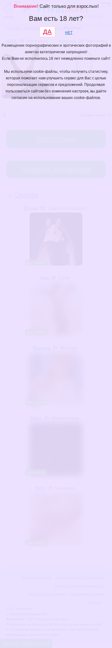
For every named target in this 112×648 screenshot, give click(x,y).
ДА (47, 31)
